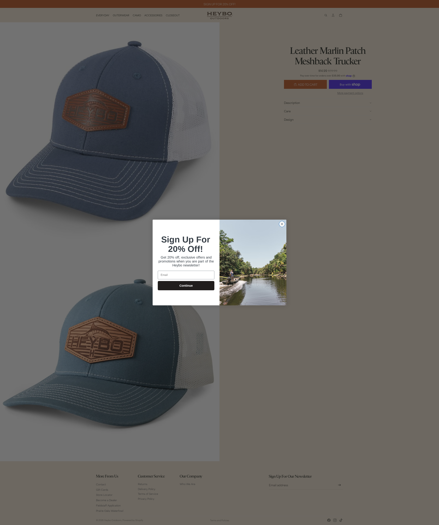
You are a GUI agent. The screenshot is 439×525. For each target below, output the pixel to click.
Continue (186, 285)
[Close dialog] (282, 224)
